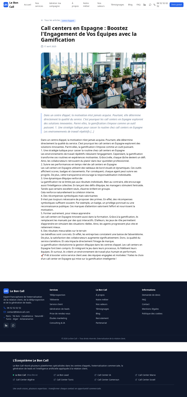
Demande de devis (151, 294)
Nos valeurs (101, 4)
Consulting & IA (57, 322)
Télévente (54, 299)
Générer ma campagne (55, 4)
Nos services (39, 4)
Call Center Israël (146, 379)
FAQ (139, 4)
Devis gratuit (176, 4)
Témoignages (117, 4)
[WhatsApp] (150, 4)
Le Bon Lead (63, 375)
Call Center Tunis (65, 379)
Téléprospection (57, 294)
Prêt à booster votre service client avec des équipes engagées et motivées (85, 255)
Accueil (27, 4)
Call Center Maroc (147, 375)
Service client (56, 304)
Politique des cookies (152, 313)
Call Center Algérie (25, 379)
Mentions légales (150, 308)
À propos (75, 4)
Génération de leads (60, 308)
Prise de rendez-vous (60, 313)
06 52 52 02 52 (162, 4)
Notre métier (86, 4)
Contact (145, 304)
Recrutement (102, 318)
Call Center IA (104, 375)
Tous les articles (52, 20)
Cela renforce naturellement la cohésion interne (67, 192)
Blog (130, 4)
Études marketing (58, 318)
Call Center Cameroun (108, 379)
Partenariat (101, 322)
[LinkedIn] (144, 4)
